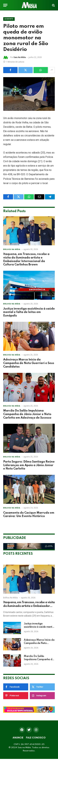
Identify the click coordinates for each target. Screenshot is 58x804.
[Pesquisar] (53, 5)
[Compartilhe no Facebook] (10, 70)
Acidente (9, 19)
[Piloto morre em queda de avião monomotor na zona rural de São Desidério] (29, 94)
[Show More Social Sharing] (52, 70)
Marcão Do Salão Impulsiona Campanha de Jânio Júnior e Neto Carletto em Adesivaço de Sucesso (27, 414)
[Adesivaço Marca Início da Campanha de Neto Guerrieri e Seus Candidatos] (29, 336)
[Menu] (5, 5)
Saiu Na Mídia (20, 57)
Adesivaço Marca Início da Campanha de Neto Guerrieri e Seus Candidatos (28, 363)
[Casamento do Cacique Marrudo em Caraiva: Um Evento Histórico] (29, 489)
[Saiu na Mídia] (29, 5)
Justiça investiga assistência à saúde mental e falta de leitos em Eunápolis (29, 312)
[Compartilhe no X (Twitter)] (25, 70)
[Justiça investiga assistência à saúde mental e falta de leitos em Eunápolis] (29, 285)
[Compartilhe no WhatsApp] (41, 70)
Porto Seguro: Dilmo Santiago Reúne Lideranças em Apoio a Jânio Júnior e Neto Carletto (29, 465)
